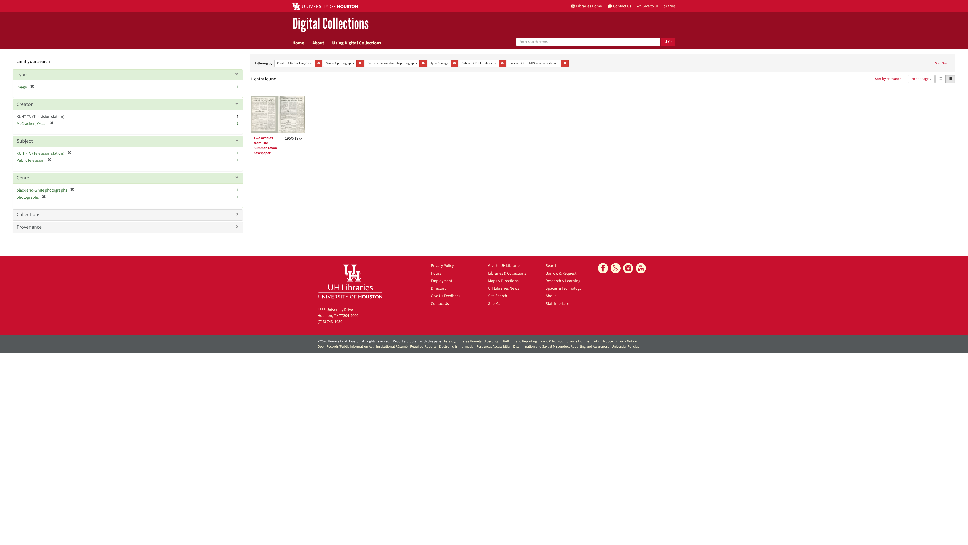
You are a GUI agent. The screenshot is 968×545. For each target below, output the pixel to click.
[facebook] (603, 268)
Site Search (497, 296)
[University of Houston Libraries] (350, 281)
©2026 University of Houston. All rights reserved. (354, 341)
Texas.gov (451, 341)
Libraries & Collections (507, 273)
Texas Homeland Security (480, 341)
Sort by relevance (888, 78)
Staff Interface (557, 303)
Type (22, 74)
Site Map (495, 303)
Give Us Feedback (445, 296)
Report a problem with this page (417, 341)
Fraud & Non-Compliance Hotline (564, 341)
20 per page (920, 78)
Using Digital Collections (356, 43)
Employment (441, 281)
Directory (438, 288)
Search (551, 265)
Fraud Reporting (524, 341)
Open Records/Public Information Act (346, 346)
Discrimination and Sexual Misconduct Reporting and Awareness (561, 346)
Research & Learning (563, 281)
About (318, 43)
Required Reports (423, 346)
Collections (28, 214)
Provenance (29, 227)
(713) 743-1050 (330, 321)
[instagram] (628, 268)
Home (298, 43)
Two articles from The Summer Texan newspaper (265, 145)
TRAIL (505, 341)
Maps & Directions (503, 281)
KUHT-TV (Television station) (40, 116)
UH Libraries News (503, 288)
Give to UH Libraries (504, 265)
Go (669, 41)
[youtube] (641, 268)
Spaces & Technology (563, 288)
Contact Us (440, 303)
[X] (616, 268)
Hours (436, 273)
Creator (25, 104)
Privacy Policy (442, 265)
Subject (25, 141)
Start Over (941, 63)
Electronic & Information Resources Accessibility (475, 346)
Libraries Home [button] (589, 6)
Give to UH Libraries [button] (659, 6)
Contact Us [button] (622, 6)
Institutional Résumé (392, 346)
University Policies (625, 346)
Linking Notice (602, 341)
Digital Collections (330, 24)
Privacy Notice (626, 341)
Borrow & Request (561, 273)
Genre (23, 177)
